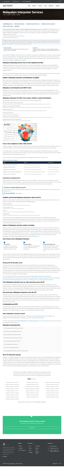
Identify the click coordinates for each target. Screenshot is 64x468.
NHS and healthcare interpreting (44, 276)
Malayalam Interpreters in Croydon (52, 390)
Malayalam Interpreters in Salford (52, 386)
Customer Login (16, 1)
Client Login (38, 446)
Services (34, 5)
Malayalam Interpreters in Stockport (52, 384)
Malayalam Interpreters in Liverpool (12, 388)
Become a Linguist (37, 452)
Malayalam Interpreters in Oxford (32, 384)
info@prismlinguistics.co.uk (35, 320)
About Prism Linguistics (14, 37)
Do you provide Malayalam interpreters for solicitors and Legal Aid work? (16, 350)
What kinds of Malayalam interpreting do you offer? (12, 334)
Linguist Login (37, 449)
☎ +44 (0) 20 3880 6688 (9, 193)
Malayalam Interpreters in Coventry (12, 397)
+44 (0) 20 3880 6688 (26, 1)
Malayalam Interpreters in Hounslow (52, 392)
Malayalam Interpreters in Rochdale (52, 388)
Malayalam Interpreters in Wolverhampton (52, 382)
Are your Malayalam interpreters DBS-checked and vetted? (13, 328)
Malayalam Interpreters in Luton (32, 382)
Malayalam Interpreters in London (12, 382)
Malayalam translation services (42, 316)
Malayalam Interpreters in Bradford (12, 399)
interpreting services (46, 279)
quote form (40, 300)
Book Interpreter (7, 1)
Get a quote (32, 427)
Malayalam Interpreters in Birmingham (12, 384)
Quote (45, 5)
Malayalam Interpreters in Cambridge (32, 386)
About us (20, 446)
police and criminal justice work (10, 278)
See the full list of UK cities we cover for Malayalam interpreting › (32, 402)
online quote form (50, 320)
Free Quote (5, 456)
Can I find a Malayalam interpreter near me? (11, 344)
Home (29, 5)
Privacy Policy (19, 463)
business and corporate (22, 278)
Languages (9, 14)
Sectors (40, 5)
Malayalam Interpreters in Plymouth (32, 392)
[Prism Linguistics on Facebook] (58, 1)
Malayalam (13, 14)
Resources (51, 5)
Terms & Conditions (22, 450)
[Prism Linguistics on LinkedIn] (60, 1)
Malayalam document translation (10, 317)
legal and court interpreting (31, 276)
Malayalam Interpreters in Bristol (12, 390)
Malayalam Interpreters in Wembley (52, 397)
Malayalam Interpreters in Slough (32, 397)
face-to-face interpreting (54, 278)
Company (57, 5)
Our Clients (21, 448)
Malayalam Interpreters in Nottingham (12, 392)
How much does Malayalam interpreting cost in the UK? (13, 337)
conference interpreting (16, 279)
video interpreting (7, 279)
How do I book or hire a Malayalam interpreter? (11, 347)
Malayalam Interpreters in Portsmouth (32, 390)
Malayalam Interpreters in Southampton (32, 388)
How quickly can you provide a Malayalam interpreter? (13, 331)
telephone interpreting (43, 278)
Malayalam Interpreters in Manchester (12, 386)
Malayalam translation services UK (16, 60)
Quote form (6, 249)
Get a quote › (19, 193)
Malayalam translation (36, 234)
